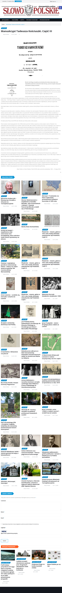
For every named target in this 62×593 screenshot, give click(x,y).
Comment (3, 500)
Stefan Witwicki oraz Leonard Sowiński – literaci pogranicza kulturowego (30, 452)
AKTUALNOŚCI (5, 20)
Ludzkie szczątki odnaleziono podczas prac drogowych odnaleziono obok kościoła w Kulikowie (23, 565)
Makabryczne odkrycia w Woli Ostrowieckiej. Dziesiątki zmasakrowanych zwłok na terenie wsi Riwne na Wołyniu (30, 354)
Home (3, 24)
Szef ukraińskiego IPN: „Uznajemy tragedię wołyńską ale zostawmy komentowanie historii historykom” (9, 425)
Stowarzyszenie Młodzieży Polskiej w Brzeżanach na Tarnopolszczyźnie (50, 481)
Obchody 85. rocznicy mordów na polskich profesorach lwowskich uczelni (29, 412)
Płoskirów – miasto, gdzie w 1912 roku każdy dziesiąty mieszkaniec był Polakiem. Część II (51, 263)
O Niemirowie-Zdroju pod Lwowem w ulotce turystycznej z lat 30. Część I (51, 356)
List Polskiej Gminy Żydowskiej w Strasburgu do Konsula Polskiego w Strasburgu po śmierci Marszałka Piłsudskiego (30, 325)
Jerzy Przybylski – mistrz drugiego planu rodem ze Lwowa (50, 324)
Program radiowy (45, 20)
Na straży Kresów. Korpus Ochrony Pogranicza (9, 383)
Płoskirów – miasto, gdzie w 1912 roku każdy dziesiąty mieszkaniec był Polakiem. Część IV (51, 234)
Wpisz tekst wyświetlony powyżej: (9, 533)
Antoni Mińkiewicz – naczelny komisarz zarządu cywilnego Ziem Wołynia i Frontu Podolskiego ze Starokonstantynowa (30, 383)
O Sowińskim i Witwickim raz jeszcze (9, 352)
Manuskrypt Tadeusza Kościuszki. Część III (15, 24)
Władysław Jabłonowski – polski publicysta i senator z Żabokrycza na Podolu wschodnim (51, 454)
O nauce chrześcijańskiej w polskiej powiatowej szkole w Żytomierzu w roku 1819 (51, 381)
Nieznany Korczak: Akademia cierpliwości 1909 (51, 295)
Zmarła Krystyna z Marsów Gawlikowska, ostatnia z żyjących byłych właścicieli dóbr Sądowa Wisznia (30, 483)
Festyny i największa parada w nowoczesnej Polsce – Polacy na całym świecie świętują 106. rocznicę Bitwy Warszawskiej (9, 267)
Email (2, 518)
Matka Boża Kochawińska (30, 227)
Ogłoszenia (15, 20)
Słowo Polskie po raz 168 (54, 565)
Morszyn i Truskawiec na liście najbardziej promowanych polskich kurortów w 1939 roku (50, 198)
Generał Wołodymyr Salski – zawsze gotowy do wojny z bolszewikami (10, 453)
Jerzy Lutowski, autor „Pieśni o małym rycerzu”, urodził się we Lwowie (50, 411)
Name (2, 512)
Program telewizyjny (32, 20)
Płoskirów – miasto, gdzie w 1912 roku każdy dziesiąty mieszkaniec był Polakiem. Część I (30, 296)
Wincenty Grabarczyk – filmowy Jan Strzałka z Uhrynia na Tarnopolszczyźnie (8, 200)
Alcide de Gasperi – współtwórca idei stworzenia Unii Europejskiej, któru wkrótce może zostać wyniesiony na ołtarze (10, 234)
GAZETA (22, 20)
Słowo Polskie (6, 34)
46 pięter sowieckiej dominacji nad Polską (8, 323)
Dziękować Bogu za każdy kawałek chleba (38, 566)
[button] (60, 7)
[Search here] (60, 20)
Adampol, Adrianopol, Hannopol (8, 482)
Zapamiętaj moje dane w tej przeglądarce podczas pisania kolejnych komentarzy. (20, 524)
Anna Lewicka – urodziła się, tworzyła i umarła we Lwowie (10, 296)
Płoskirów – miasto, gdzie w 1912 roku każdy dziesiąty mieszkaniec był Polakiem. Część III (30, 265)
